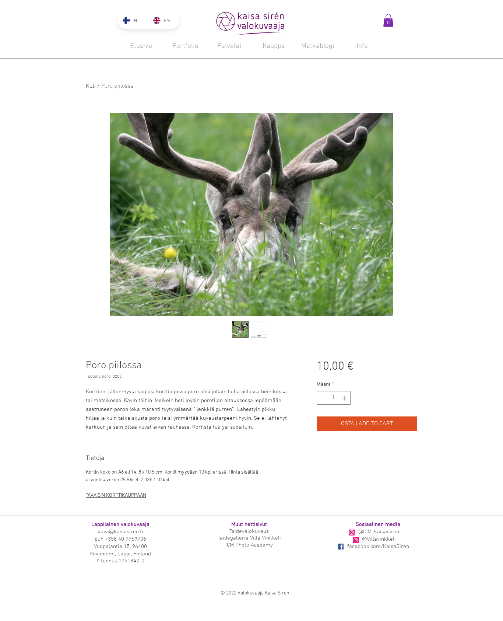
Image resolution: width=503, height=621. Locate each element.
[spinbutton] (333, 397)
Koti (91, 86)
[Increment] (344, 397)
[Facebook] (341, 547)
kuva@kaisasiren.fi (120, 531)
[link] (388, 20)
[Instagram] (352, 532)
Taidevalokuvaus (249, 531)
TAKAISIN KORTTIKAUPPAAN (116, 495)
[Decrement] (322, 397)
